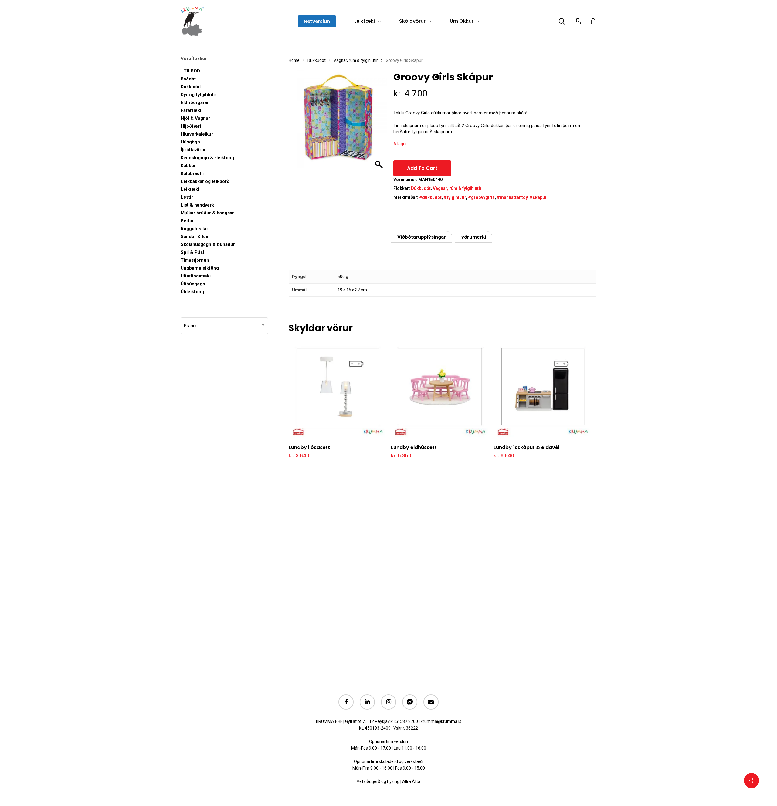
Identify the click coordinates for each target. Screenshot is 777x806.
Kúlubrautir (192, 173)
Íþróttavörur (193, 150)
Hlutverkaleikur (197, 134)
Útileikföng (192, 291)
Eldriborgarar (195, 102)
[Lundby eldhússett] (440, 389)
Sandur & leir (195, 236)
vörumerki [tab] (473, 237)
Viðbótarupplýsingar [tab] (421, 237)
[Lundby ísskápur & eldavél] (543, 389)
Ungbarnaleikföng (200, 268)
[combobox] (224, 325)
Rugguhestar (194, 228)
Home (294, 60)
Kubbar (188, 165)
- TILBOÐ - (192, 71)
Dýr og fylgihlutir (198, 94)
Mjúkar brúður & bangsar (207, 213)
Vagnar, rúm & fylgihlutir (356, 60)
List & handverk (197, 205)
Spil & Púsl (192, 252)
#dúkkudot (430, 197)
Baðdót (188, 79)
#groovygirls (481, 197)
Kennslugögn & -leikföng (207, 157)
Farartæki (191, 110)
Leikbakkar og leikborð (205, 181)
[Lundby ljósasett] (338, 389)
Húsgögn (190, 142)
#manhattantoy (512, 197)
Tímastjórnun (195, 260)
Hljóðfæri (191, 126)
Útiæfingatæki (196, 276)
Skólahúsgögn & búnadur (208, 244)
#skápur (538, 197)
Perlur (187, 220)
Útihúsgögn (193, 284)
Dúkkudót (191, 86)
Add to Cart (422, 168)
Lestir (187, 197)
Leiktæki (190, 189)
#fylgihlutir (455, 197)
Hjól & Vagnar (195, 118)
